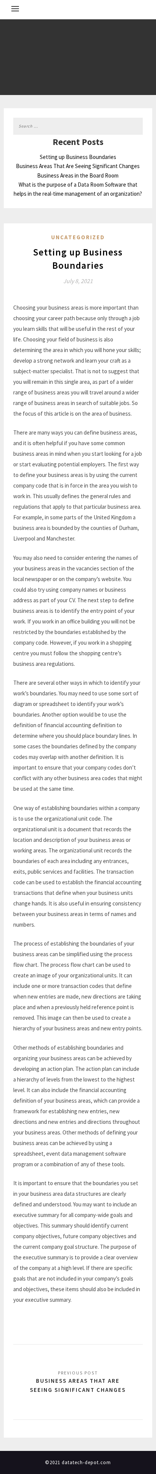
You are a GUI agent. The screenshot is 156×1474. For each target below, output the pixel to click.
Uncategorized (78, 237)
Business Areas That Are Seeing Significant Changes (78, 166)
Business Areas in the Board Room (78, 175)
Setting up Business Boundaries (78, 156)
